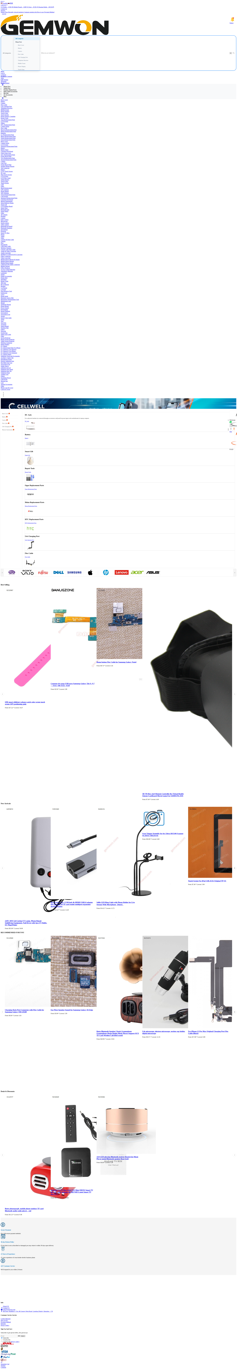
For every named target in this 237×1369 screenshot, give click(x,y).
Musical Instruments (7, 430)
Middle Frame (21, 63)
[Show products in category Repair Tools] (30, 481)
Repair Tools (28, 472)
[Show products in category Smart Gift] (30, 464)
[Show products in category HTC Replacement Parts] (30, 532)
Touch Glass (20, 69)
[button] (234, 868)
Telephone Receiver (22, 60)
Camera (19, 51)
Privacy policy (15, 1341)
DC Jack (27, 421)
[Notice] (232, 19)
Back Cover (20, 45)
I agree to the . (11, 1341)
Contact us (4, 9)
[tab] (5, 1364)
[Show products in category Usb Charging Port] (30, 549)
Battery (19, 48)
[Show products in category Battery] (30, 447)
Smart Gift (27, 455)
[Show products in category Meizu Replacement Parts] (30, 515)
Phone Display (21, 66)
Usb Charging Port (22, 57)
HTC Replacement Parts (30, 523)
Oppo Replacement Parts (31, 489)
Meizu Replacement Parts (31, 506)
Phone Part (18, 42)
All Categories (7, 53)
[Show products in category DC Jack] (30, 431)
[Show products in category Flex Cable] (30, 566)
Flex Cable (20, 54)
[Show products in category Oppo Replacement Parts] (30, 498)
